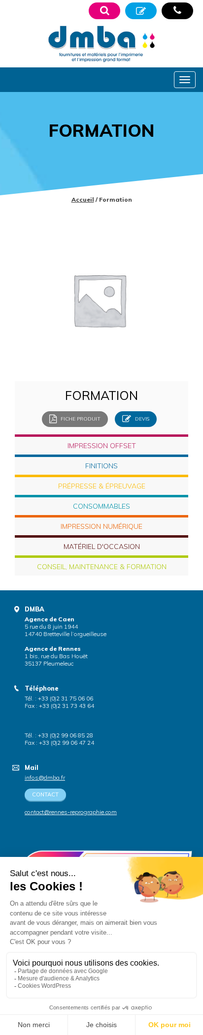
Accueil (82, 199)
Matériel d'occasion (102, 546)
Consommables (101, 506)
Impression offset (102, 445)
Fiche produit (80, 418)
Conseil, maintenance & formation (102, 566)
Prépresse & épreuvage (101, 486)
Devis (141, 418)
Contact (45, 794)
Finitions (101, 465)
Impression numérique (101, 526)
